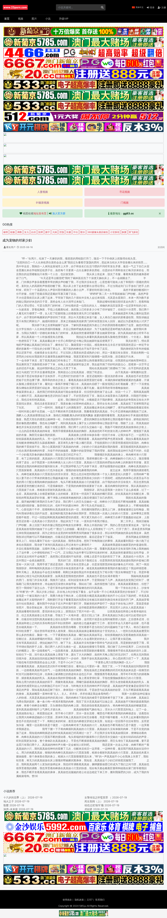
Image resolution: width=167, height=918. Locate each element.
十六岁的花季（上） (15, 797)
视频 (20, 18)
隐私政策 (79, 899)
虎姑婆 (88, 809)
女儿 (26, 232)
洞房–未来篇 (10, 809)
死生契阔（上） (93, 801)
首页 (6, 18)
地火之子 (8, 801)
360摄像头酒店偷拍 (97, 232)
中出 (75, 232)
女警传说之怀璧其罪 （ (97, 797)
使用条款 (67, 899)
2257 (89, 899)
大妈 (54, 232)
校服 (12, 232)
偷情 (5, 232)
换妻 (124, 232)
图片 (34, 18)
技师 (40, 232)
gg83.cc (128, 213)
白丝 (33, 232)
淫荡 (61, 232)
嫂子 (47, 232)
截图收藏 (34, 213)
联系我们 (100, 899)
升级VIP (63, 18)
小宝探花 (114, 232)
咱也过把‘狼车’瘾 (94, 805)
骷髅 (6, 805)
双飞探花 (133, 232)
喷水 (82, 232)
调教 (19, 232)
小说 (48, 18)
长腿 (68, 232)
